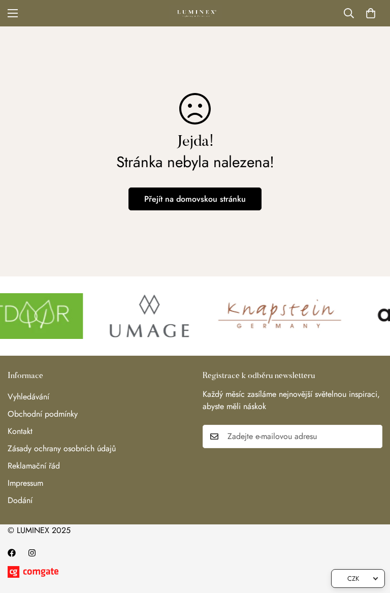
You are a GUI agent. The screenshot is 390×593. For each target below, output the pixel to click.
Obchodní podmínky (43, 414)
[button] (370, 13)
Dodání (20, 500)
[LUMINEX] (195, 13)
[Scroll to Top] (370, 537)
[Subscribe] (371, 436)
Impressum (25, 483)
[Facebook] (12, 553)
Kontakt (20, 431)
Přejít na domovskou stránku (195, 199)
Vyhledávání (28, 396)
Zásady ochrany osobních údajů (62, 448)
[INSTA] (32, 553)
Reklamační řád (34, 466)
